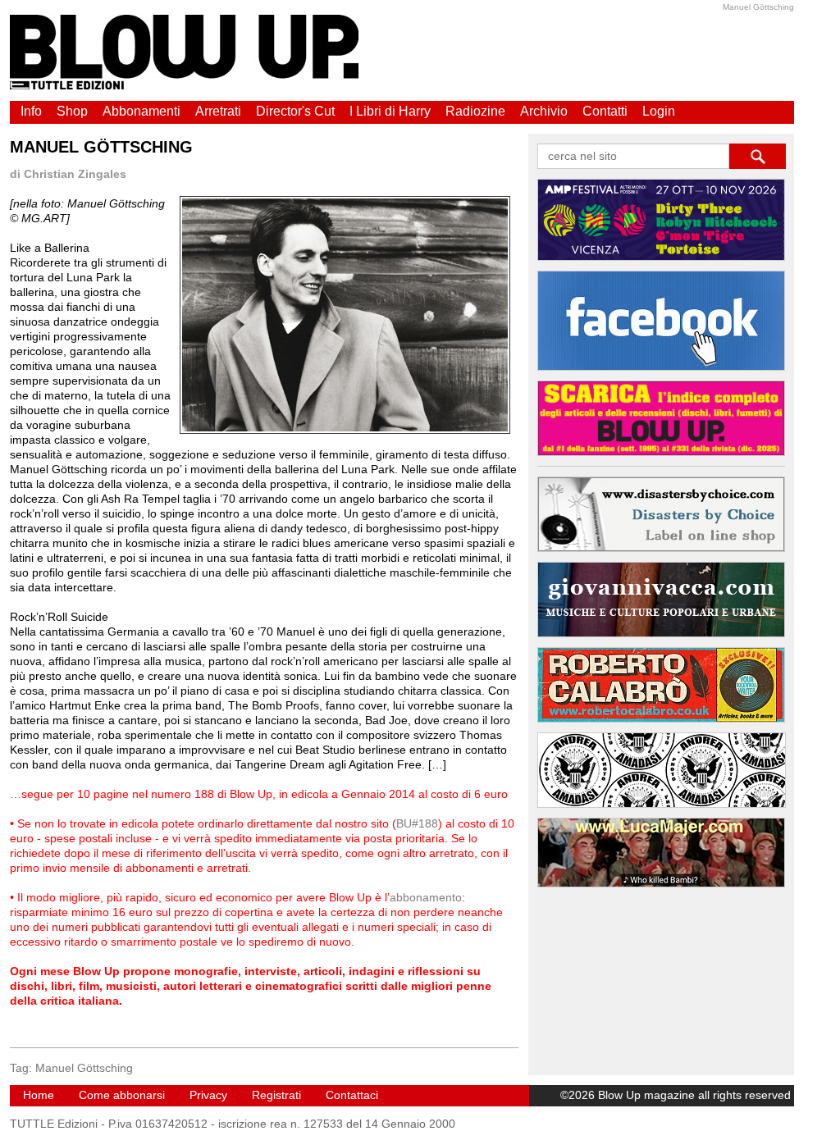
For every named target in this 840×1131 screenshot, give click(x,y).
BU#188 (417, 823)
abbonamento (426, 897)
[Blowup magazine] (184, 85)
